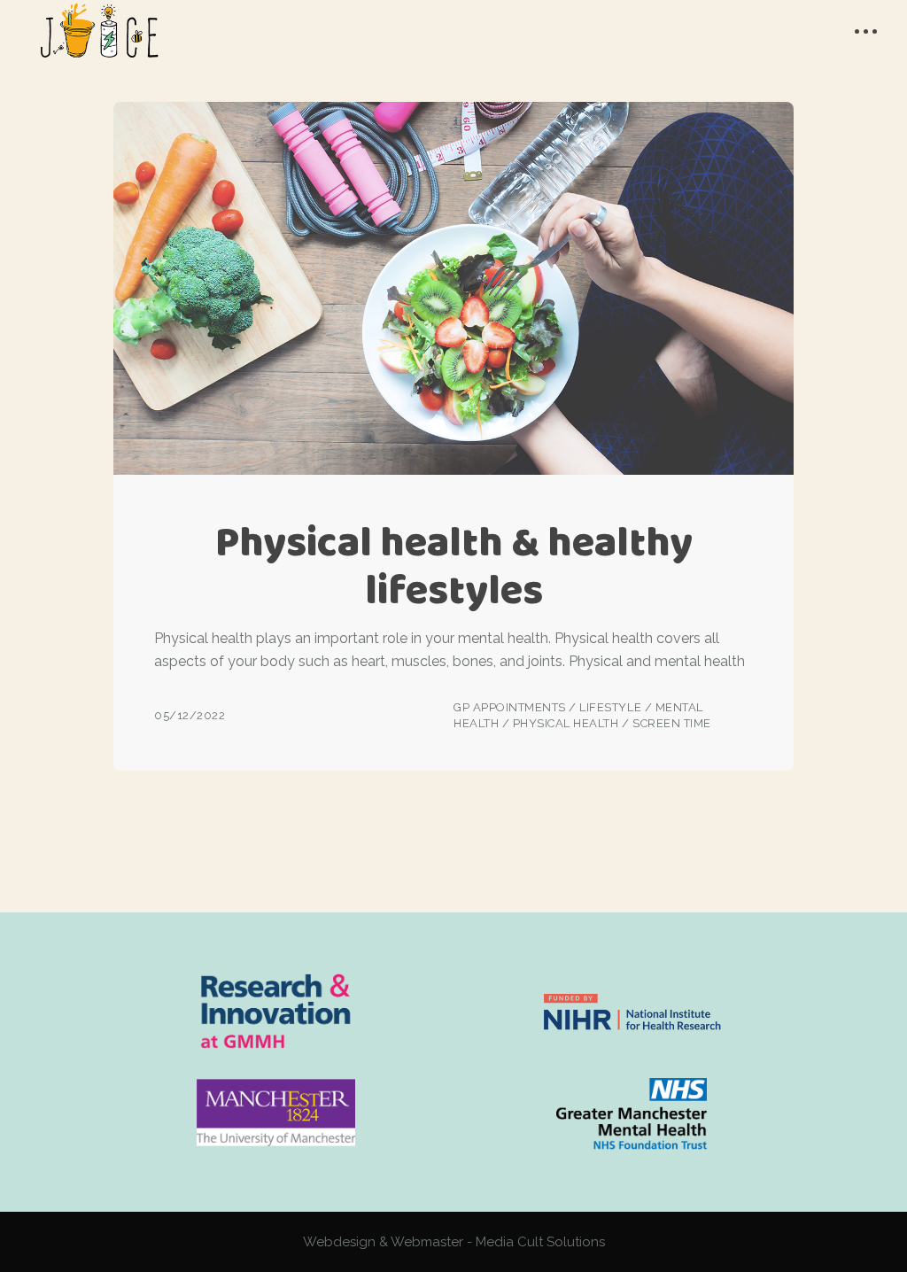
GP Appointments (510, 707)
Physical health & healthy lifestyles (454, 565)
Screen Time (671, 723)
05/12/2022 (189, 715)
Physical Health (566, 723)
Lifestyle (610, 707)
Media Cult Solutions (540, 1242)
